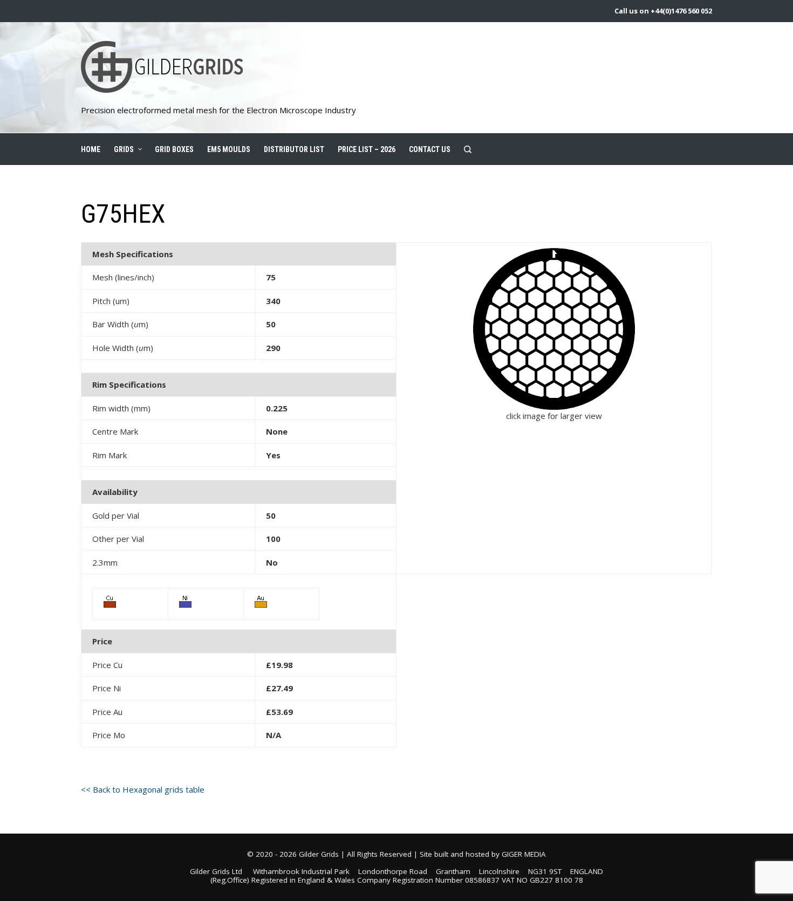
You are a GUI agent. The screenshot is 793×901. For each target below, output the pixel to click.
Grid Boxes (174, 149)
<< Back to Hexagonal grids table (142, 789)
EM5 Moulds (228, 149)
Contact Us (429, 149)
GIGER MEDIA (524, 854)
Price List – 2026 (366, 149)
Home (90, 149)
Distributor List (294, 149)
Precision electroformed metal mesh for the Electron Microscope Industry (218, 110)
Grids (124, 149)
